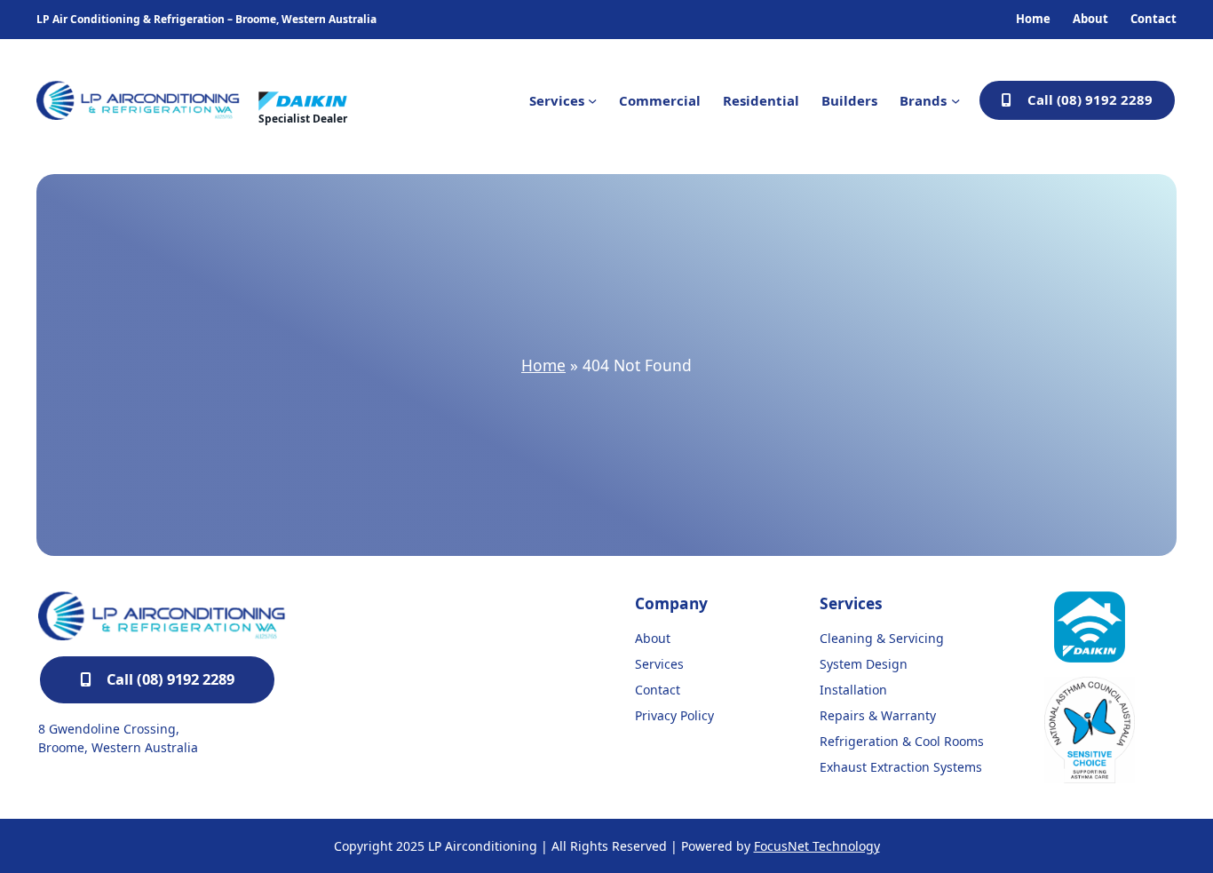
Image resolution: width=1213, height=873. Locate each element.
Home (543, 365)
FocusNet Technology (817, 845)
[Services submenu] (592, 100)
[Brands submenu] (955, 100)
